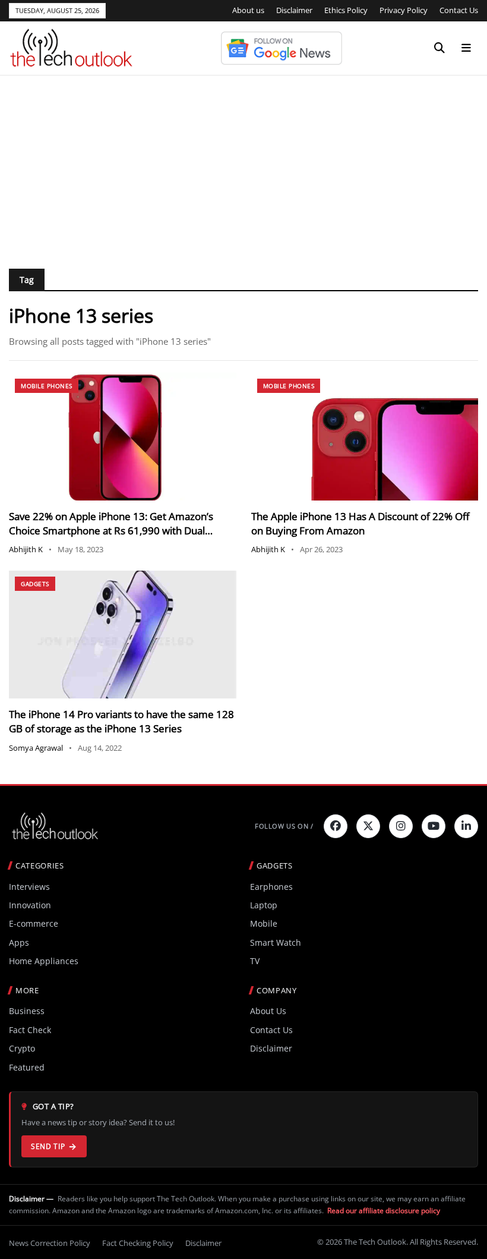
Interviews (29, 886)
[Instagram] (401, 826)
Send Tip (48, 1146)
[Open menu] (466, 48)
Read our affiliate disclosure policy (383, 1211)
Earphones (271, 886)
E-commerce (33, 923)
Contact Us (458, 10)
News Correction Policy (49, 1243)
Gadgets (35, 584)
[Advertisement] (243, 164)
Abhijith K (26, 549)
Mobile (263, 923)
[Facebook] (335, 826)
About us (248, 10)
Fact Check (30, 1029)
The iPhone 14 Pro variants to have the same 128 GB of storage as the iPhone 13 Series (121, 721)
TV (255, 961)
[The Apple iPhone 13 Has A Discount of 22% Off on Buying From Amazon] (365, 437)
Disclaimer (294, 10)
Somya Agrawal (36, 747)
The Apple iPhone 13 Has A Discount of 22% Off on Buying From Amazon (360, 523)
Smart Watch (275, 942)
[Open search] (439, 48)
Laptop (263, 905)
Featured (27, 1067)
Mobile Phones (46, 386)
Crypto (22, 1048)
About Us (268, 1010)
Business (27, 1010)
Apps (19, 942)
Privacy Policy (404, 10)
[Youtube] (433, 826)
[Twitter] (368, 826)
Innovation (30, 905)
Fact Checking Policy (137, 1243)
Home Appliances (43, 961)
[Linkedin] (466, 826)
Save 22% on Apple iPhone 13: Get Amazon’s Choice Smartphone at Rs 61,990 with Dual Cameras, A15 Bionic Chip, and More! (111, 530)
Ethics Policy (346, 10)
